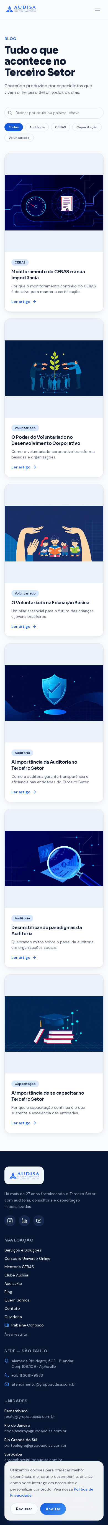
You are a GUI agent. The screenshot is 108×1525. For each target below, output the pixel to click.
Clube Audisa (16, 1275)
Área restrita (15, 1334)
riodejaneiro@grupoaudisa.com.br (35, 1430)
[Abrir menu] (97, 9)
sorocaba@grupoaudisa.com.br (33, 1459)
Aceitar (53, 1508)
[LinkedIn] (24, 1220)
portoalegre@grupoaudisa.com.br (35, 1445)
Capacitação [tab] (86, 127)
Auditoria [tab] (37, 127)
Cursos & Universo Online (27, 1258)
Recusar (24, 1508)
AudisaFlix (13, 1283)
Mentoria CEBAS (19, 1266)
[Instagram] (10, 1220)
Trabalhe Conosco (27, 1325)
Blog (8, 1291)
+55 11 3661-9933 (27, 1375)
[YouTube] (38, 1220)
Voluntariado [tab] (19, 138)
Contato (12, 1308)
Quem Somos (17, 1300)
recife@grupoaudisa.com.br (29, 1416)
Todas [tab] (14, 127)
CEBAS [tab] (60, 127)
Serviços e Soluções (22, 1250)
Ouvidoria (13, 1316)
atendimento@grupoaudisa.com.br (44, 1384)
